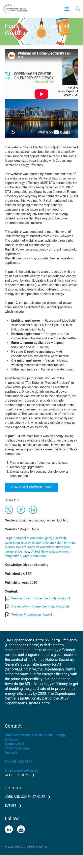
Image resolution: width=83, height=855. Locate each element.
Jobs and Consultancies (25, 797)
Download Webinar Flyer (31, 487)
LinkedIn (9, 829)
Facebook (21, 510)
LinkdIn (33, 510)
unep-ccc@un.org (26, 770)
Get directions (17, 775)
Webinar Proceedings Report (31, 614)
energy (26, 542)
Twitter (9, 510)
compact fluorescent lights (32, 538)
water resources (34, 556)
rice (26, 551)
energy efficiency (44, 542)
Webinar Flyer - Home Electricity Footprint (40, 598)
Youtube (21, 829)
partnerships (14, 551)
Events (11, 806)
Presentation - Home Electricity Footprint (40, 606)
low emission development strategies (43, 547)
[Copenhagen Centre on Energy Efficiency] (15, 9)
